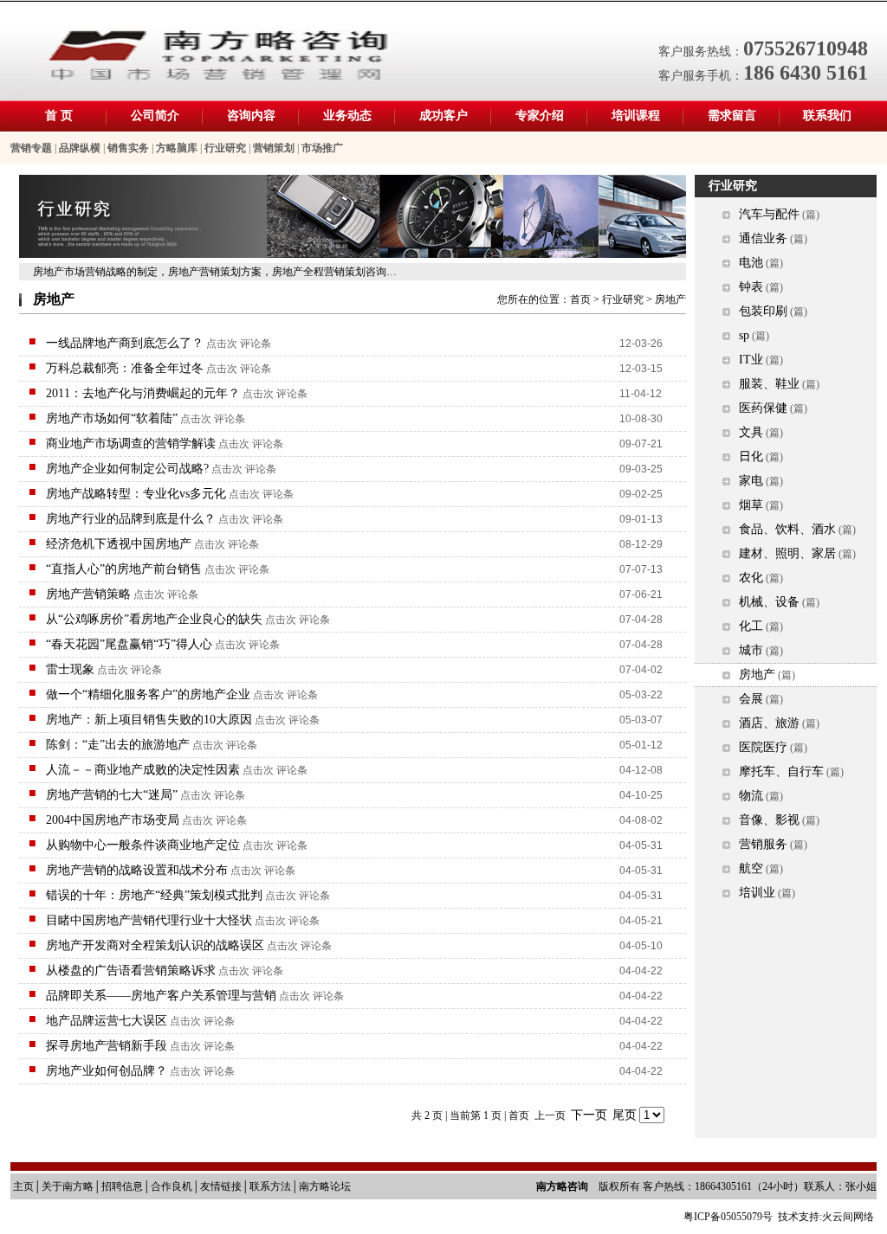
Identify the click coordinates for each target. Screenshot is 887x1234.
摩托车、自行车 (781, 771)
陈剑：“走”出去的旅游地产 (118, 744)
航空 (751, 868)
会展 (751, 698)
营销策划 (274, 148)
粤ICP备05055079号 (728, 1217)
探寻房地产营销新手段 (106, 1045)
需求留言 (732, 115)
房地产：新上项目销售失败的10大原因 (149, 719)
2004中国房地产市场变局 (112, 819)
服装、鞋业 (769, 383)
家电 (751, 480)
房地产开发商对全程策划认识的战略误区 (155, 945)
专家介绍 (539, 115)
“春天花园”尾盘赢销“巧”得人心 (129, 644)
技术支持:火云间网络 (826, 1217)
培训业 (757, 892)
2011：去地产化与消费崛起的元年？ (143, 393)
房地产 (757, 674)
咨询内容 (251, 115)
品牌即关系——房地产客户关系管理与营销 (161, 995)
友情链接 (221, 1186)
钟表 (751, 286)
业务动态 (347, 115)
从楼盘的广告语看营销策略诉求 (131, 970)
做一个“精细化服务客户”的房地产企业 (148, 694)
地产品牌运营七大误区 (106, 1020)
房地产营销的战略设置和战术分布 (137, 870)
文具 (751, 432)
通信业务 (763, 238)
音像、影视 (769, 819)
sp (744, 335)
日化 (751, 456)
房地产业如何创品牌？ (106, 1070)
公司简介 (155, 115)
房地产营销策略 (88, 594)
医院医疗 (763, 747)
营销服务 (763, 844)
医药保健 (763, 408)
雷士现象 (70, 669)
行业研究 (225, 148)
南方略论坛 (325, 1186)
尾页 (624, 1115)
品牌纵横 (79, 148)
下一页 (589, 1115)
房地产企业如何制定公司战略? (127, 468)
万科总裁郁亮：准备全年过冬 (125, 368)
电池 (751, 262)
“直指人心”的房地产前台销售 (124, 568)
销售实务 (128, 148)
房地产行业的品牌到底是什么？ (131, 518)
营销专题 (31, 148)
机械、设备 (769, 601)
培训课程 (636, 115)
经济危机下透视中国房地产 (118, 543)
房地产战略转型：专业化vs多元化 (136, 493)
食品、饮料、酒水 (787, 529)
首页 (580, 299)
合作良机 (171, 1186)
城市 (751, 650)
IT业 (751, 359)
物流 (751, 795)
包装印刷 (763, 311)
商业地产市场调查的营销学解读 (131, 443)
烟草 (751, 504)
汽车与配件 (769, 214)
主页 (23, 1186)
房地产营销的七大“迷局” (112, 794)
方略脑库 (176, 148)
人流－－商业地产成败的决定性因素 (143, 769)
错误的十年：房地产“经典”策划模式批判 (154, 895)
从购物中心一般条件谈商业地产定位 (143, 845)
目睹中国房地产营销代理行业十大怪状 (149, 920)
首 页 (59, 115)
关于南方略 (68, 1186)
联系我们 (827, 115)
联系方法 (270, 1186)
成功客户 (443, 115)
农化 (751, 577)
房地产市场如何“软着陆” (112, 418)
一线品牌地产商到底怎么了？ (125, 343)
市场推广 (322, 148)
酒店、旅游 (769, 723)
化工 (751, 626)
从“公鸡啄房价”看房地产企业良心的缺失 (154, 619)
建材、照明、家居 (787, 553)
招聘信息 (122, 1186)
